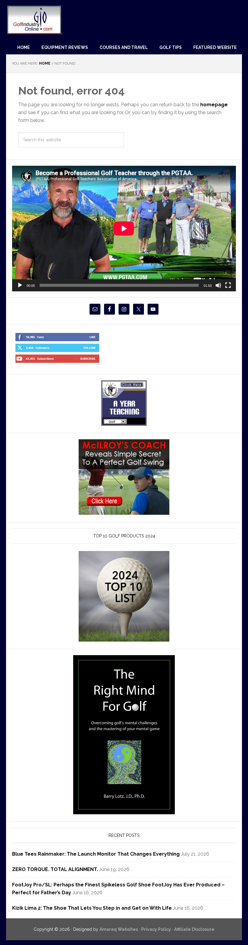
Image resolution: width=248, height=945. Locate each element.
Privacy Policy (156, 929)
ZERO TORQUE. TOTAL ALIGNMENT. (55, 869)
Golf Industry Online (34, 19)
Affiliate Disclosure (194, 929)
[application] (124, 228)
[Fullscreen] (228, 285)
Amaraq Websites (119, 929)
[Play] (20, 285)
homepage (214, 104)
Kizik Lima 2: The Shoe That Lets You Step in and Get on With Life (92, 908)
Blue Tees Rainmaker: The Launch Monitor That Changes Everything (96, 854)
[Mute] (218, 285)
